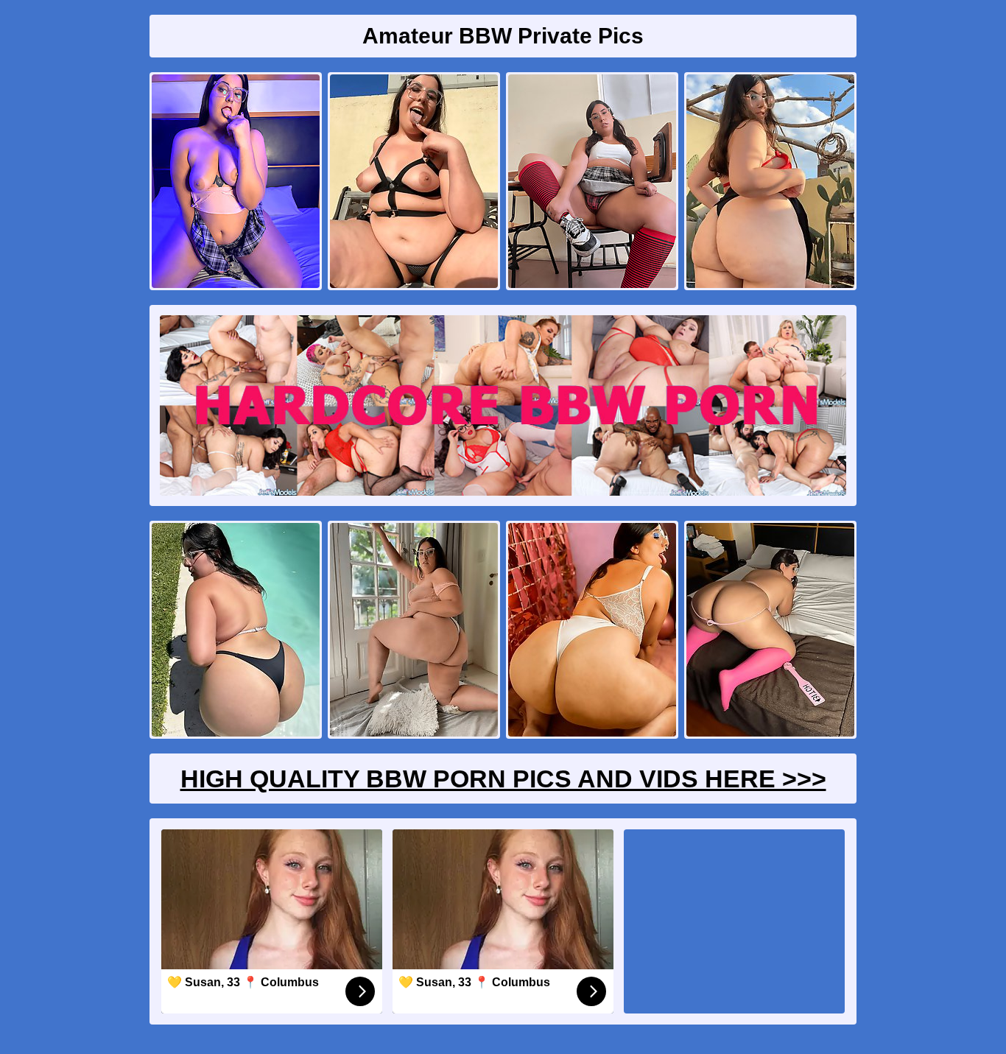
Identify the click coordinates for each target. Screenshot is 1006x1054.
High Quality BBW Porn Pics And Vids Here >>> (503, 779)
